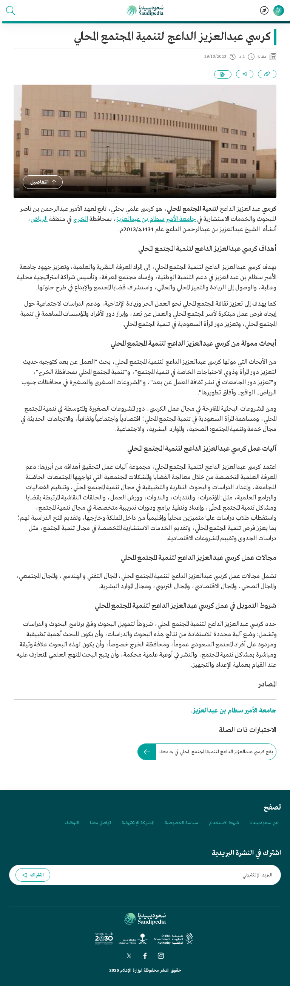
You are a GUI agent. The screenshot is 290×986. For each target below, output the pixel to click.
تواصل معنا (100, 823)
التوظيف (72, 823)
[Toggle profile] (278, 10)
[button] (10, 10)
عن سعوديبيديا (264, 823)
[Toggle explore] (264, 10)
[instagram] (160, 955)
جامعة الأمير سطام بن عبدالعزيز (156, 219)
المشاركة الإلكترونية (138, 823)
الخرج (80, 219)
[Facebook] (145, 955)
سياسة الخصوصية (181, 823)
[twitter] (129, 955)
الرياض (39, 219)
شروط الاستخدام (224, 823)
